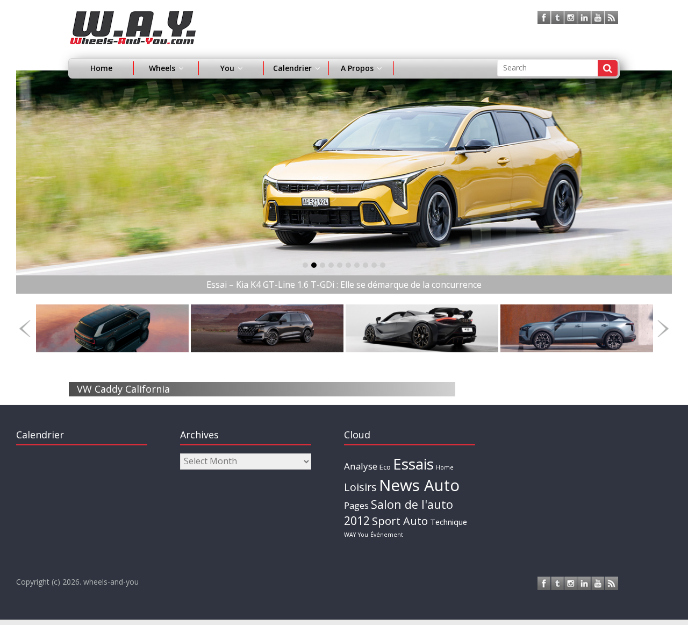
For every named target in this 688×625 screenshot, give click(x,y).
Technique (448, 521)
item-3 (331, 265)
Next (663, 328)
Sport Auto (400, 521)
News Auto (419, 485)
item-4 (339, 265)
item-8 (374, 265)
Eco (385, 467)
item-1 (314, 265)
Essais (413, 463)
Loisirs (360, 487)
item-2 (322, 265)
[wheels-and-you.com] (133, 17)
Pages (356, 506)
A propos (357, 68)
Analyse (360, 466)
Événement (386, 534)
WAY (350, 534)
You (363, 534)
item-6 (357, 265)
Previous (25, 328)
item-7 (365, 265)
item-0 (305, 265)
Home (101, 68)
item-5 (348, 265)
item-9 (382, 265)
